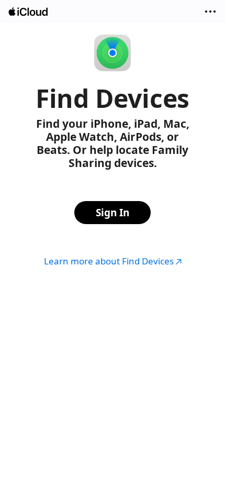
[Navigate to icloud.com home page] (28, 12)
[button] (210, 11)
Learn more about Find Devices (109, 261)
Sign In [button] (112, 212)
